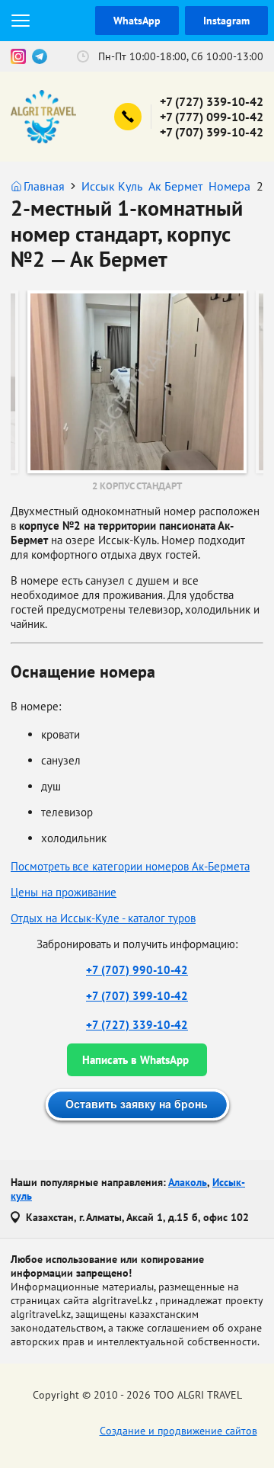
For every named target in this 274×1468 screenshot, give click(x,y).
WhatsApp (137, 20)
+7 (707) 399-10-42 (211, 131)
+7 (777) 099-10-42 (211, 116)
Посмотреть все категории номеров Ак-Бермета (130, 866)
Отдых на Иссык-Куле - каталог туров (103, 918)
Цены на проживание (63, 892)
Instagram (226, 20)
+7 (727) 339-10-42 (211, 101)
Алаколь (187, 1182)
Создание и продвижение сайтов (178, 1431)
